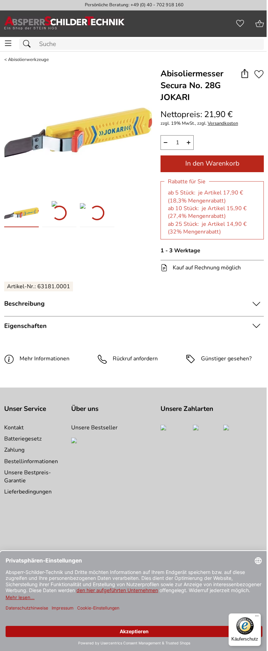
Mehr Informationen (44, 358)
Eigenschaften (25, 326)
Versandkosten (223, 124)
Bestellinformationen (31, 461)
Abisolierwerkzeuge (28, 60)
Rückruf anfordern (135, 358)
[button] (244, 74)
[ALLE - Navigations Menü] (8, 43)
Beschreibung (24, 303)
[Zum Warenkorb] (259, 24)
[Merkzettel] (240, 24)
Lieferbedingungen (28, 492)
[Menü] (257, 617)
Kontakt (14, 427)
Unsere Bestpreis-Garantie (27, 476)
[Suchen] (29, 44)
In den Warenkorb (212, 163)
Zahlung (14, 450)
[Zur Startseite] (64, 23)
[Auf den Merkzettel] (259, 74)
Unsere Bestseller (94, 427)
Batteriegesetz (23, 439)
